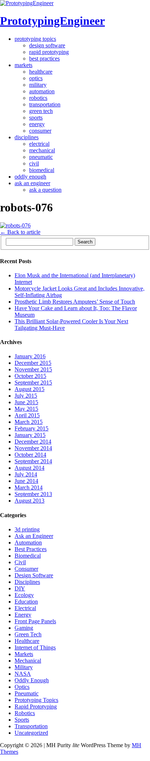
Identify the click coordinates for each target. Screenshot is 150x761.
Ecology (24, 595)
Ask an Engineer (32, 183)
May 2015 (26, 409)
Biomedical (41, 170)
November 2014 (33, 448)
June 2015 (26, 402)
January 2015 (30, 435)
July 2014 (26, 474)
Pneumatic (41, 157)
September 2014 (33, 461)
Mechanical (42, 150)
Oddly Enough (30, 176)
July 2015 (26, 396)
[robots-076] (15, 225)
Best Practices (44, 58)
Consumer (40, 131)
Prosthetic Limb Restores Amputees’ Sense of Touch (75, 301)
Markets (23, 65)
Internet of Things (35, 647)
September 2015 (33, 382)
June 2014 (26, 481)
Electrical (39, 144)
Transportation (44, 104)
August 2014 (29, 468)
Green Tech (41, 111)
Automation (42, 91)
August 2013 (29, 500)
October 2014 (30, 455)
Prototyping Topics (35, 39)
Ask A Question (45, 190)
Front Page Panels (35, 621)
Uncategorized (31, 733)
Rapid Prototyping (49, 52)
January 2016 (30, 356)
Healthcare (40, 72)
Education (26, 601)
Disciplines (27, 137)
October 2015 (30, 376)
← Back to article (20, 232)
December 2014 (33, 441)
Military (38, 85)
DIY (20, 588)
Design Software (47, 45)
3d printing (27, 529)
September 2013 (33, 494)
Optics (36, 78)
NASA (23, 674)
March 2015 (29, 422)
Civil (34, 163)
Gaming (24, 628)
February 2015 (31, 428)
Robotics (38, 98)
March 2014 (29, 487)
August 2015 (29, 389)
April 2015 (27, 415)
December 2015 (33, 363)
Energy (37, 124)
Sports (36, 117)
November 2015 (33, 369)
